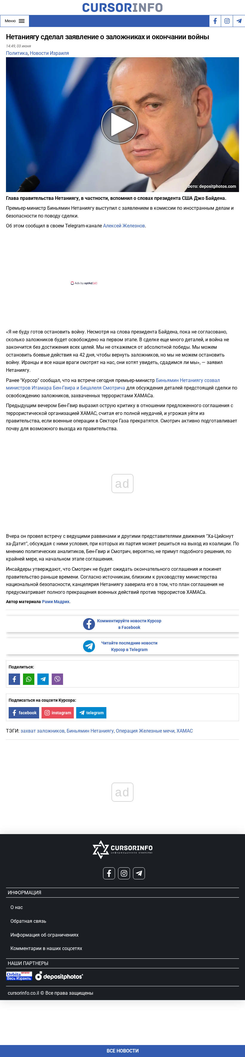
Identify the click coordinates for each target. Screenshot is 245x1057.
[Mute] (19, 188)
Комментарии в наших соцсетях (46, 948)
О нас (16, 907)
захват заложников (43, 731)
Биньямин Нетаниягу (90, 731)
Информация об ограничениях (44, 935)
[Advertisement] (117, 256)
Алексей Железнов (124, 226)
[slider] (34, 189)
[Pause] (11, 188)
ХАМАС (185, 731)
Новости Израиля (49, 53)
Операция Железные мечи (145, 731)
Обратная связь (28, 921)
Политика (17, 53)
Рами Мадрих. (56, 601)
